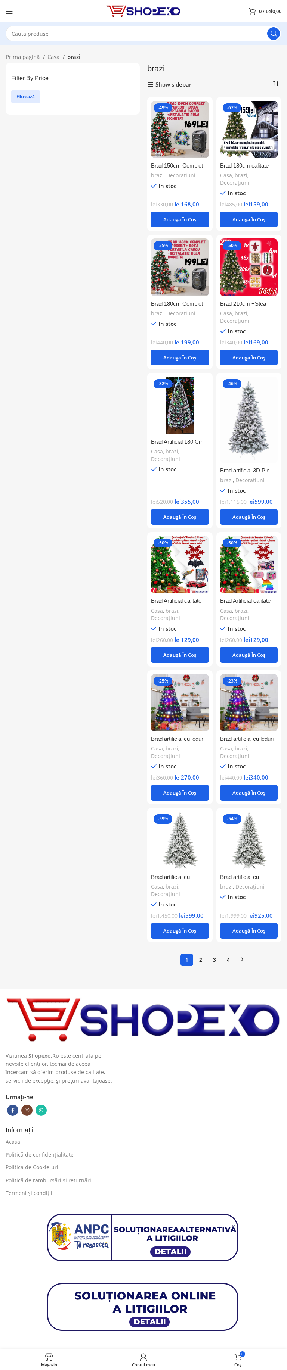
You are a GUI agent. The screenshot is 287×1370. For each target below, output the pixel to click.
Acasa (13, 1141)
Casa (54, 56)
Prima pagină (23, 56)
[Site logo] (143, 10)
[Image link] (143, 1019)
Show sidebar (173, 85)
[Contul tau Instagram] (27, 1110)
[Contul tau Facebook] (12, 1110)
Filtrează (25, 96)
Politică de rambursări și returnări (48, 1180)
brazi (157, 175)
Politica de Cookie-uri (32, 1167)
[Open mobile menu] (9, 11)
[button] (180, 219)
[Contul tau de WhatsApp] (41, 1110)
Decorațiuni (180, 175)
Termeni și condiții (29, 1192)
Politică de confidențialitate (40, 1154)
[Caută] (273, 33)
